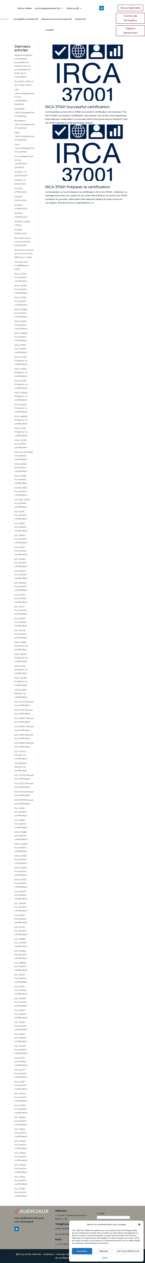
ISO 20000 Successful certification (20, 1002)
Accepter (82, 1251)
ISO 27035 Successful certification (20, 1145)
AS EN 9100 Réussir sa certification (20, 693)
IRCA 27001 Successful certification (20, 859)
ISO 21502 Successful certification (20, 1180)
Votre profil (72, 8)
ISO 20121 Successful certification (20, 610)
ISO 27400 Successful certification (20, 1050)
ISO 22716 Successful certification (20, 598)
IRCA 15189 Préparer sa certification (21, 646)
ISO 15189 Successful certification (20, 824)
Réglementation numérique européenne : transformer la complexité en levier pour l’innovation (23, 66)
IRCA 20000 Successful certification (20, 313)
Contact (49, 29)
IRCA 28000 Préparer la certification (20, 420)
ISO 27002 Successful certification (20, 1168)
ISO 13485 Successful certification (20, 1192)
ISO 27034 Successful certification (20, 1097)
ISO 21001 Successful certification (20, 990)
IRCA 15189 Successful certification (20, 479)
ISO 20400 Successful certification (20, 895)
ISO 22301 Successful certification (20, 1085)
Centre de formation (130, 18)
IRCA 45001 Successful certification (20, 871)
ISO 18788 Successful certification (20, 943)
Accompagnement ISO (47, 8)
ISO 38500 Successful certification (20, 1121)
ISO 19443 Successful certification (20, 634)
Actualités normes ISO (26, 19)
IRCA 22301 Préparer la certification (20, 681)
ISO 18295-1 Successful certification (20, 586)
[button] (139, 1224)
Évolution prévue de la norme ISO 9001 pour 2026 (23, 254)
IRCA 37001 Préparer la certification (77, 187)
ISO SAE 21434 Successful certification (22, 503)
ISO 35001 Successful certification (20, 527)
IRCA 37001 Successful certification (77, 107)
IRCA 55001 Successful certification (20, 325)
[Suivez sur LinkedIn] (101, 8)
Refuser (103, 1251)
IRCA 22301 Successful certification (20, 444)
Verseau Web (63, 1254)
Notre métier (25, 8)
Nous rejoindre (130, 7)
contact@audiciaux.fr (66, 1244)
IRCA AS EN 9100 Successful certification (23, 456)
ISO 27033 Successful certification (20, 1109)
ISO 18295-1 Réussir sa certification (20, 767)
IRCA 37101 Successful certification (20, 349)
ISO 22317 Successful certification (20, 1073)
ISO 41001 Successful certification (20, 551)
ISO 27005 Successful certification (20, 1157)
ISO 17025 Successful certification (20, 1133)
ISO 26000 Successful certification (20, 907)
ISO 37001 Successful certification (20, 1026)
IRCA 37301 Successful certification (20, 301)
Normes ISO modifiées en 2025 (21, 265)
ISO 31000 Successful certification (20, 1038)
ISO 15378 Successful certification (20, 622)
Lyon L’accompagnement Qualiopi (24, 148)
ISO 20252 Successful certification (20, 574)
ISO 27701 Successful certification (20, 1061)
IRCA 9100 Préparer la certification (20, 670)
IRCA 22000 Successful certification (20, 847)
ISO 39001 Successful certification (20, 539)
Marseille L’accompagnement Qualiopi (24, 112)
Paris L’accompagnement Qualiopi (24, 136)
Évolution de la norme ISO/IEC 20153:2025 (22, 242)
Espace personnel (130, 30)
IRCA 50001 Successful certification (20, 468)
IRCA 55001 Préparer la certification (20, 408)
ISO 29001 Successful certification (20, 563)
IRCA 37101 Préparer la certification (20, 432)
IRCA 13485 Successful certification (20, 836)
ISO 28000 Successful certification (20, 966)
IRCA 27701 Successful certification (20, 277)
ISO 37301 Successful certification (20, 931)
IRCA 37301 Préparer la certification (20, 384)
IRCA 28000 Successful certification (20, 337)
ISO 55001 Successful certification (20, 978)
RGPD (105, 1258)
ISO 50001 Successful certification (20, 919)
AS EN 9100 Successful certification (20, 491)
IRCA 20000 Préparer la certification (20, 396)
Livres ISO (80, 19)
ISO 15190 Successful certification (20, 812)
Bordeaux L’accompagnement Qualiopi (24, 124)
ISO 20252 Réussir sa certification (20, 755)
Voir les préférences (128, 1251)
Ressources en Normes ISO (56, 19)
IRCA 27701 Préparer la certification (20, 361)
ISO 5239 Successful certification (20, 515)
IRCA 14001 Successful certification (20, 883)
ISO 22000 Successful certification (20, 954)
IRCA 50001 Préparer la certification (20, 658)
